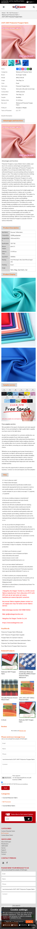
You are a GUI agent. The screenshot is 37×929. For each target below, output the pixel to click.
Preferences (23, 925)
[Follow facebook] (7, 863)
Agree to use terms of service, (14, 784)
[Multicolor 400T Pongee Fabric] (9, 661)
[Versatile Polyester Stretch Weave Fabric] (9, 687)
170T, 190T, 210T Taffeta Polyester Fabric (26, 698)
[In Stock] (9, 710)
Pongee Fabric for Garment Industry (12, 637)
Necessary (7, 925)
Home (3, 13)
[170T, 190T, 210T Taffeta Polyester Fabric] (27, 687)
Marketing (32, 925)
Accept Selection (19, 921)
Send (5, 788)
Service (3, 848)
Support (3, 850)
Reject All (8, 921)
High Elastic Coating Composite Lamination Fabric (16, 640)
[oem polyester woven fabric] (18, 404)
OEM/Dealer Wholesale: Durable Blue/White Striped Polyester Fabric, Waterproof (27, 674)
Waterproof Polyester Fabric (10, 15)
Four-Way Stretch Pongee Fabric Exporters (14, 646)
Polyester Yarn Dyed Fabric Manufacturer (13, 643)
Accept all (29, 921)
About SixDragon (6, 841)
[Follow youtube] (3, 863)
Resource (3, 852)
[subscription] (27, 819)
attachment (7, 777)
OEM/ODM (4, 846)
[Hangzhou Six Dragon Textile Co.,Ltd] (19, 7)
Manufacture (4, 844)
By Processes (14, 13)
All (7, 13)
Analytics (15, 925)
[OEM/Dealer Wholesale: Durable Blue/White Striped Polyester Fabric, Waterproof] (27, 661)
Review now (22, 730)
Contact (3, 854)
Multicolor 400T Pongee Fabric (8, 672)
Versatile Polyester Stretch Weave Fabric (9, 698)
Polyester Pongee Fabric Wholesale (11, 632)
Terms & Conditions (23, 784)
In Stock (3, 720)
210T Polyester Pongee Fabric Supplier (12, 635)
